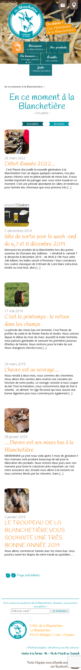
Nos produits (58, 47)
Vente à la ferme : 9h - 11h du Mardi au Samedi (50, 653)
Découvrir (35, 47)
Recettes (59, 124)
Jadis (40, 70)
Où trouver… (29, 59)
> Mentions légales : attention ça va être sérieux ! (52, 648)
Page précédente (28, 575)
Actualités (33, 124)
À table (52, 58)
